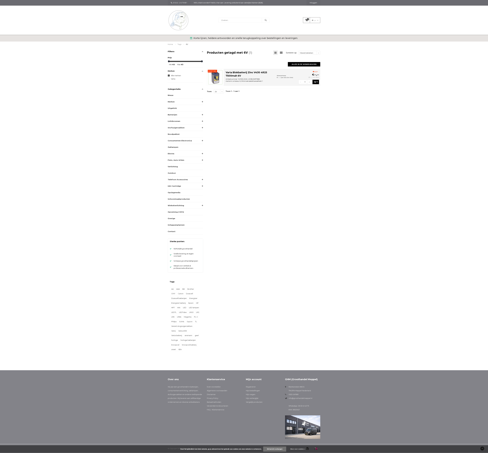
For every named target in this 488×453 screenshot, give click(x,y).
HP (197, 303)
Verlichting (173, 167)
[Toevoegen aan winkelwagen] (315, 82)
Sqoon (189, 322)
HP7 (173, 308)
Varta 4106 (182, 331)
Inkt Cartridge (174, 186)
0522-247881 (294, 394)
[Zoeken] (265, 20)
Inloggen (313, 3)
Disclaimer (211, 394)
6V (187, 44)
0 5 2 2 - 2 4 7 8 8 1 (180, 3)
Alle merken (176, 76)
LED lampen (194, 308)
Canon (180, 294)
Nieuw (170, 95)
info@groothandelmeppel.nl (300, 398)
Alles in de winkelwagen (304, 64)
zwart (173, 349)
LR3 (197, 312)
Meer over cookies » (297, 449)
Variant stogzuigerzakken (181, 326)
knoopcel (175, 345)
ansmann (188, 335)
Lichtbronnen (174, 121)
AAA (178, 289)
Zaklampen (173, 147)
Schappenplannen (176, 225)
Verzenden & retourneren (217, 406)
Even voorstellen (214, 387)
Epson (190, 303)
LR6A (179, 317)
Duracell (189, 294)
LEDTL (173, 312)
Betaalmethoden (214, 402)
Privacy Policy (212, 398)
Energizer (193, 298)
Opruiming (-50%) (176, 212)
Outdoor (172, 173)
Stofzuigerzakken (176, 128)
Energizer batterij (178, 303)
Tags (179, 44)
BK (183, 289)
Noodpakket (174, 134)
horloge (174, 340)
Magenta (187, 317)
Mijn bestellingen (253, 391)
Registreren (251, 387)
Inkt (178, 308)
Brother (190, 289)
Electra (171, 154)
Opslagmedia (174, 192)
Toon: (209, 91)
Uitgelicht (172, 108)
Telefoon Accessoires (178, 180)
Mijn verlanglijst (252, 398)
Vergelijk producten (254, 402)
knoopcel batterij (189, 345)
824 (180, 349)
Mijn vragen (250, 394)
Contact (171, 231)
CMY (173, 294)
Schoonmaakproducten (179, 199)
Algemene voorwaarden (217, 391)
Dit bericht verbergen (274, 449)
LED (184, 308)
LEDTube (183, 312)
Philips (174, 322)
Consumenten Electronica (180, 141)
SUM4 (181, 322)
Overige (171, 218)
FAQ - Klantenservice (215, 410)
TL (196, 322)
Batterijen (172, 115)
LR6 (172, 317)
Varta (173, 79)
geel (197, 335)
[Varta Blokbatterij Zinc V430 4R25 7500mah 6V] (215, 77)
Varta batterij (176, 335)
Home (170, 44)
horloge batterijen (188, 340)
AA (172, 289)
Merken (171, 102)
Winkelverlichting (176, 205)
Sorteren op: (291, 53)
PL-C (196, 317)
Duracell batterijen (179, 298)
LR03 (191, 312)
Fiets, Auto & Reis (176, 160)
